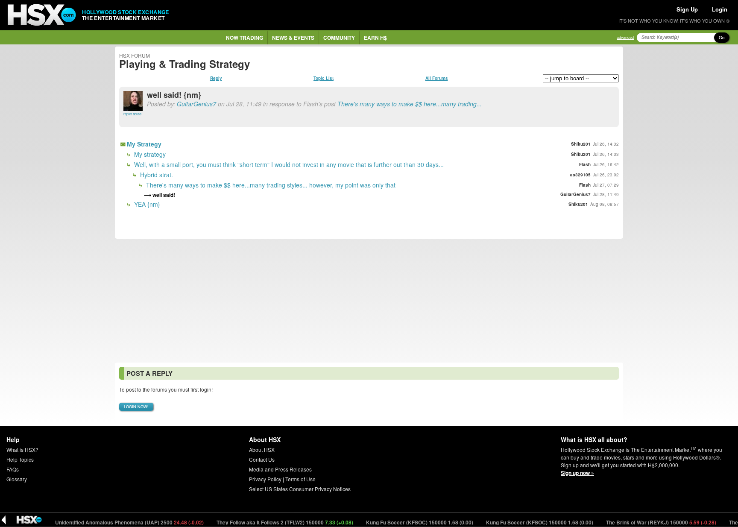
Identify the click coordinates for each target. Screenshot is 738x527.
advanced (625, 37)
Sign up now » (577, 473)
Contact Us (262, 459)
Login (719, 9)
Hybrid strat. (155, 174)
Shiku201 (581, 144)
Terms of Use (300, 479)
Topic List (323, 78)
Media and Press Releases (280, 469)
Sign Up (687, 9)
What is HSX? (22, 449)
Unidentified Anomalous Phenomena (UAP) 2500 (120, 522)
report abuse (132, 113)
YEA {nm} (146, 204)
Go (722, 38)
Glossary (16, 479)
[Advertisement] (369, 300)
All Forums (436, 78)
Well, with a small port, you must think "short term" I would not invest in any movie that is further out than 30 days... (288, 164)
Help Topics (20, 459)
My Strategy (144, 144)
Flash (585, 164)
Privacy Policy (265, 479)
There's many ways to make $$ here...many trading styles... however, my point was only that (269, 185)
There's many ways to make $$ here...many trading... (409, 104)
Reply (216, 78)
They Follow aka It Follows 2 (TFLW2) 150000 (275, 522)
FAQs (12, 469)
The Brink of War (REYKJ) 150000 (651, 522)
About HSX (262, 449)
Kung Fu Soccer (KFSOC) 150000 (410, 522)
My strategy (149, 154)
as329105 (580, 175)
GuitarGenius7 (196, 104)
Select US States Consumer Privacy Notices (300, 488)
